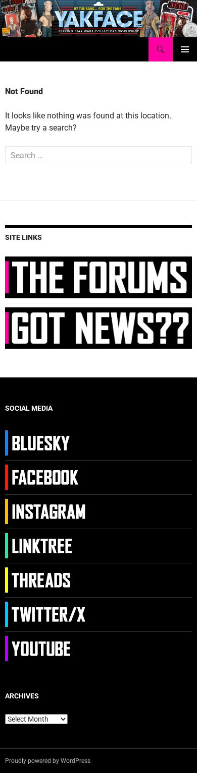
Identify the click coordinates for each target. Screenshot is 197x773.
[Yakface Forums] (98, 277)
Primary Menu (185, 49)
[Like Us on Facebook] (46, 477)
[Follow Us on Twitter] (46, 614)
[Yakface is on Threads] (46, 579)
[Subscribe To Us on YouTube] (46, 648)
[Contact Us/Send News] (98, 327)
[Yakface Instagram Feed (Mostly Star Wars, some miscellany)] (46, 511)
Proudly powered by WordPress (47, 760)
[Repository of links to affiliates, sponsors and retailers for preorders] (46, 545)
